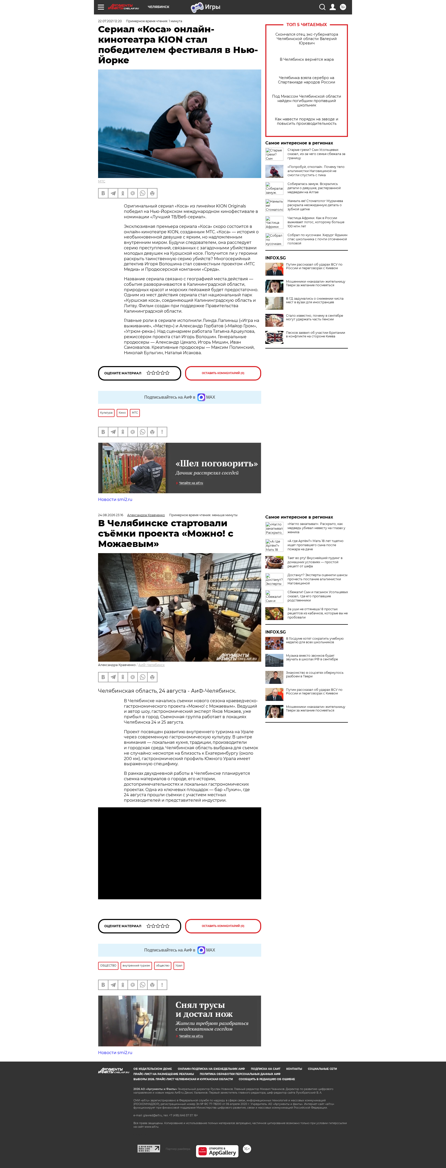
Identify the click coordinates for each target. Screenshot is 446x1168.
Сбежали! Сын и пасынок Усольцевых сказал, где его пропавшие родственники (318, 596)
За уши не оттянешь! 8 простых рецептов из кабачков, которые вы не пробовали (318, 613)
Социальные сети (322, 1069)
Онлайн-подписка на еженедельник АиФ (211, 1069)
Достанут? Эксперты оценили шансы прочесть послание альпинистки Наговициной (317, 579)
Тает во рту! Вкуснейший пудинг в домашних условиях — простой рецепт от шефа (315, 562)
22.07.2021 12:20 (110, 21)
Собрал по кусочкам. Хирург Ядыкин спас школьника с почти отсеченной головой (317, 239)
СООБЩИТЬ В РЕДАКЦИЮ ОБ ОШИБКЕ (267, 1079)
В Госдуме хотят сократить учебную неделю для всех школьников (315, 640)
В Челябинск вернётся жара (307, 59)
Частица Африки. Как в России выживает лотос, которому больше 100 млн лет (316, 222)
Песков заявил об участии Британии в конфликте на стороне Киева (315, 334)
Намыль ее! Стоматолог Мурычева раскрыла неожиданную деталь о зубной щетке (315, 205)
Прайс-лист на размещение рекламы (163, 1074)
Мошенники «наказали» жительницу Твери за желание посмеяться (315, 283)
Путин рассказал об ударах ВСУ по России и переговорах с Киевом (314, 266)
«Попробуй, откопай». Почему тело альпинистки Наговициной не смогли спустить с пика (316, 171)
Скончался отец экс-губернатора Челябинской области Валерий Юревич (306, 38)
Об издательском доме (152, 1069)
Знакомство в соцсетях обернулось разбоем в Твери (315, 674)
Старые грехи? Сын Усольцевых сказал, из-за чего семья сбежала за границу (316, 154)
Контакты (294, 1069)
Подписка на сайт (265, 1069)
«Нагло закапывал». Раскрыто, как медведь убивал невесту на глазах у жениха (316, 528)
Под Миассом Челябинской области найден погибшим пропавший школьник (306, 100)
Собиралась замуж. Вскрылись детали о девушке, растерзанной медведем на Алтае (314, 188)
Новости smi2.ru (115, 499)
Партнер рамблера (178, 1148)
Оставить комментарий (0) (223, 373)
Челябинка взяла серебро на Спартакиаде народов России (306, 80)
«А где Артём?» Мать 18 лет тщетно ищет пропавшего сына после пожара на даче (316, 545)
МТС (101, 181)
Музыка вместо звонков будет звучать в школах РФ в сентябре (312, 657)
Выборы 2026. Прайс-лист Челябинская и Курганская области (183, 1079)
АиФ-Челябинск (151, 665)
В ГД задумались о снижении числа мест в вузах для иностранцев (315, 300)
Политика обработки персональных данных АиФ (240, 1074)
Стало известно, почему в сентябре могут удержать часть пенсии (314, 317)
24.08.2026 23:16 (110, 515)
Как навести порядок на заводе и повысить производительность (306, 121)
